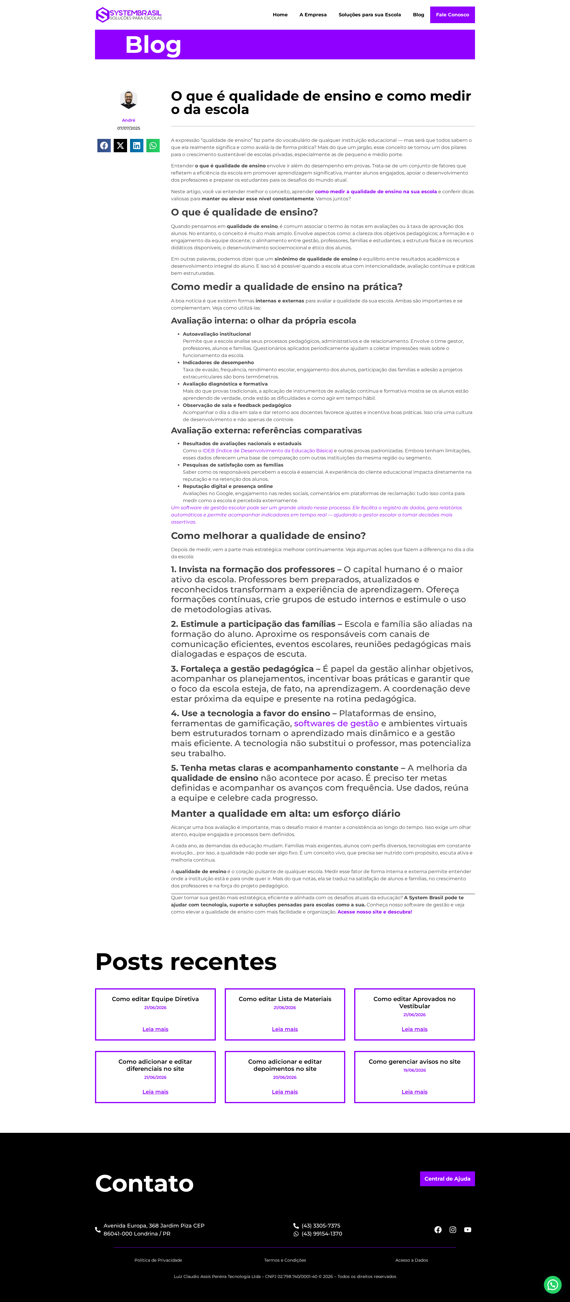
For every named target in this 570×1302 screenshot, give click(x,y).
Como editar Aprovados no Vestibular (414, 1002)
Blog (418, 15)
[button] (104, 145)
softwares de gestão (336, 723)
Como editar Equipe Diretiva (155, 999)
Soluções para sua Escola (370, 15)
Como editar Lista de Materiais (285, 999)
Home (280, 15)
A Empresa (313, 15)
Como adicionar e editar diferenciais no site (155, 1065)
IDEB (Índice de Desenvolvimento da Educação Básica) (267, 450)
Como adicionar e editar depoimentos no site (285, 1065)
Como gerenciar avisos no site (414, 1061)
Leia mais (155, 1029)
